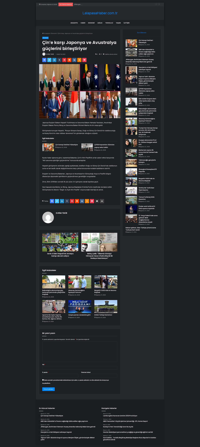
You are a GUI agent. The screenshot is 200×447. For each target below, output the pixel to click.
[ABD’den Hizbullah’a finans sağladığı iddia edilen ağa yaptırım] (131, 52)
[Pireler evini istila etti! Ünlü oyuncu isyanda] (131, 209)
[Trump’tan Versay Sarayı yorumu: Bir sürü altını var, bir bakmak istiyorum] (131, 131)
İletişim (126, 23)
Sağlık (100, 23)
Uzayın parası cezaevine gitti (79, 315)
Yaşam (118, 23)
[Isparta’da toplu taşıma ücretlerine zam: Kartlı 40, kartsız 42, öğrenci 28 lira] (53, 306)
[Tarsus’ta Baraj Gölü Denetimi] (131, 200)
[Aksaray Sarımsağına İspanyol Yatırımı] (79, 281)
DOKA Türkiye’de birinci (103, 315)
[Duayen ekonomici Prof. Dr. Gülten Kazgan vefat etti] (131, 143)
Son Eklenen (141, 33)
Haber (83, 23)
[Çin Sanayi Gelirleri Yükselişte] (48, 147)
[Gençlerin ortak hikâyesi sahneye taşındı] (131, 70)
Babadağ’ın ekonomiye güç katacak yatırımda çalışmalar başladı (53, 292)
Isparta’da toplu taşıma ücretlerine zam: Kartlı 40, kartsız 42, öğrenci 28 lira (52, 317)
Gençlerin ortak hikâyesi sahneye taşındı (148, 68)
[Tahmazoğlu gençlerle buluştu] (131, 163)
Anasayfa (74, 23)
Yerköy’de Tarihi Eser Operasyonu (146, 189)
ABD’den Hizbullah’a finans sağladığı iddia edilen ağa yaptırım (147, 52)
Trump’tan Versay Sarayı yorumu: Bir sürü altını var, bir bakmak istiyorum (148, 131)
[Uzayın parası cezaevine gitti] (79, 306)
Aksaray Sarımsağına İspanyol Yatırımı (76, 291)
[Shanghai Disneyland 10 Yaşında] (131, 172)
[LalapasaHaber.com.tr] (100, 13)
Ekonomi (91, 23)
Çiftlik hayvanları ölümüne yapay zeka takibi (146, 91)
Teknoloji (109, 23)
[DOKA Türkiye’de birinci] (105, 306)
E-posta (45, 372)
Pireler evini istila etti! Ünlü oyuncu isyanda (147, 207)
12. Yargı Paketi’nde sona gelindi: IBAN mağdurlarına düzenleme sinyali (148, 219)
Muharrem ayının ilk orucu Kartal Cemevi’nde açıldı (148, 152)
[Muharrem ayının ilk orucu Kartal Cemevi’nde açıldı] (131, 153)
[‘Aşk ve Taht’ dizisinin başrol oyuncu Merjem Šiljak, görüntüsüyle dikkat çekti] (131, 79)
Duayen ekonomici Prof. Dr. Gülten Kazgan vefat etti (148, 142)
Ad (43, 364)
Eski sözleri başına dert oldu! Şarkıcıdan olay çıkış (147, 101)
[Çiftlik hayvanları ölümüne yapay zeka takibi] (87, 147)
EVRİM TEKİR (50, 54)
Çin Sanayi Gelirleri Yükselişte (66, 145)
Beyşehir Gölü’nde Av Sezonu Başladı (105, 291)
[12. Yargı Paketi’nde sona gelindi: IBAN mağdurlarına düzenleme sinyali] (131, 218)
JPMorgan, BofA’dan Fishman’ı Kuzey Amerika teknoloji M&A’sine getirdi (97, 4)
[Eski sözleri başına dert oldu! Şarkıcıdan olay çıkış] (131, 101)
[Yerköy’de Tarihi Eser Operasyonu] (131, 191)
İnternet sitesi (86, 372)
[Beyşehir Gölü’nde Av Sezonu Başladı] (105, 281)
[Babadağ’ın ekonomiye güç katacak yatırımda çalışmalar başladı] (53, 281)
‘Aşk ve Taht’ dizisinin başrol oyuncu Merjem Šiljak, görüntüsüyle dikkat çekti (147, 80)
